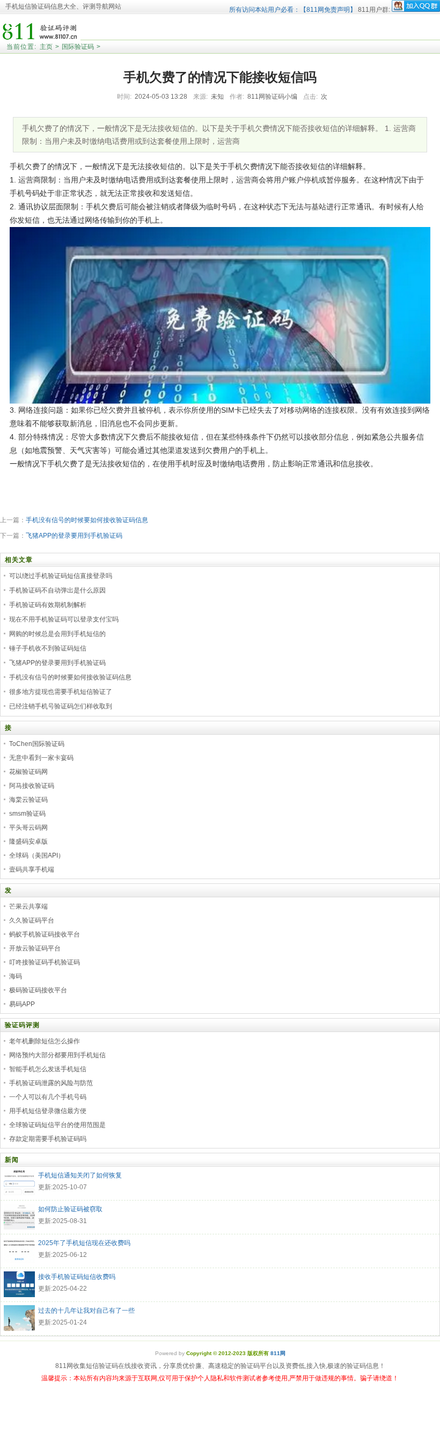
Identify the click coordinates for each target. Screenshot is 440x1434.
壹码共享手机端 (31, 869)
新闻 (12, 1160)
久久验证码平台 (31, 920)
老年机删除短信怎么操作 (44, 1041)
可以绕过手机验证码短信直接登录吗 (60, 576)
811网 (277, 1353)
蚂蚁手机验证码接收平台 (44, 934)
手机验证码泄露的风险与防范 (51, 1083)
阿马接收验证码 (31, 785)
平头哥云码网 (28, 827)
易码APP (22, 1004)
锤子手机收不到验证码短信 (47, 648)
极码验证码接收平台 (38, 990)
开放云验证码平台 (35, 948)
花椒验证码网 (28, 771)
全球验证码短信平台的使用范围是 (57, 1125)
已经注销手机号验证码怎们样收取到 (60, 706)
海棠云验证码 (28, 799)
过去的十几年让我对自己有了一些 (86, 1310)
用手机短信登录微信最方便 (47, 1111)
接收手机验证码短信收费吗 (76, 1277)
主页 (46, 46)
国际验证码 (78, 46)
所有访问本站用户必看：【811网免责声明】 (292, 9)
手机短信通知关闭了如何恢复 (80, 1175)
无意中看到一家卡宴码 (41, 758)
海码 (15, 976)
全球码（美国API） (36, 855)
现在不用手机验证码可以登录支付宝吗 (64, 619)
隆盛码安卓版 (28, 841)
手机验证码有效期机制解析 (47, 605)
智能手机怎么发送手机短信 (47, 1069)
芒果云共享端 (28, 906)
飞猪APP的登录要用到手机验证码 (74, 535)
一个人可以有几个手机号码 (47, 1097)
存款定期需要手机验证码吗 (47, 1139)
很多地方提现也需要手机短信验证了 (60, 692)
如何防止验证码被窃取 (70, 1209)
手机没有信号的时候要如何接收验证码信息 (87, 520)
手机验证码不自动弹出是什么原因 (57, 590)
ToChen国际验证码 (36, 744)
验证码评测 (22, 1025)
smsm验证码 (27, 813)
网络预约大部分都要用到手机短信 (57, 1055)
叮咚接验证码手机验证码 (44, 962)
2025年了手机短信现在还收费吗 (84, 1243)
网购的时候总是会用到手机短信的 (57, 634)
